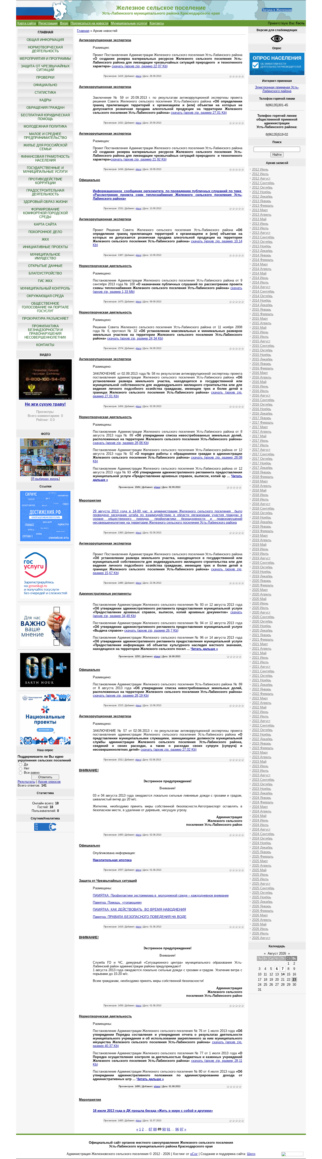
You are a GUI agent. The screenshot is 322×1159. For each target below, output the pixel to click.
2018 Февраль (262, 477)
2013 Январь (261, 201)
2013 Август (261, 233)
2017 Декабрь (262, 468)
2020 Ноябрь (261, 626)
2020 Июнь (260, 603)
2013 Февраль (262, 205)
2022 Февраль (262, 694)
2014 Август (261, 287)
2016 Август (261, 395)
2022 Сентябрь (263, 725)
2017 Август (261, 450)
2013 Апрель (261, 214)
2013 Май (259, 219)
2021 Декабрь (262, 685)
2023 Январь (261, 743)
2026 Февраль (262, 911)
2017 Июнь (260, 441)
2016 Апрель (261, 377)
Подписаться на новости (89, 23)
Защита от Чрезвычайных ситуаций (108, 880)
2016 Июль (260, 391)
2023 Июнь (260, 766)
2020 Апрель (261, 594)
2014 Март (260, 264)
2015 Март (260, 318)
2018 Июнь (260, 495)
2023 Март (260, 752)
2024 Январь (261, 798)
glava (138, 76)
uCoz (194, 1154)
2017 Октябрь (262, 459)
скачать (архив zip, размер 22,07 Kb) (140, 66)
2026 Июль (260, 933)
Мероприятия (90, 500)
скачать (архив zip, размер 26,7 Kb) (151, 630)
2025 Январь (261, 852)
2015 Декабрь (262, 359)
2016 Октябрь (262, 404)
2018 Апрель (261, 486)
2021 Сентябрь (263, 671)
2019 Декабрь (262, 576)
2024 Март (260, 807)
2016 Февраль (262, 368)
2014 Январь (261, 255)
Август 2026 (277, 953)
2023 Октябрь (262, 784)
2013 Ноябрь (261, 246)
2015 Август (261, 341)
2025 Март (260, 861)
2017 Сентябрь (263, 454)
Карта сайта (26, 23)
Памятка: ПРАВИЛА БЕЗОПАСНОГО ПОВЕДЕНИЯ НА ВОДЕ (139, 917)
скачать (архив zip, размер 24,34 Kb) (135, 338)
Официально (89, 180)
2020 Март (260, 590)
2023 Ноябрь (261, 789)
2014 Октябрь (262, 296)
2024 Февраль (262, 802)
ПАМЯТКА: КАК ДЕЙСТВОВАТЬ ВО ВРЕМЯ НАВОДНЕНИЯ (139, 909)
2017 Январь (261, 418)
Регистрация (47, 23)
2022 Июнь (260, 712)
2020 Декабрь (262, 630)
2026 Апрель (261, 920)
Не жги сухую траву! (45, 404)
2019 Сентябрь (263, 563)
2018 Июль (260, 499)
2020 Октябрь (262, 621)
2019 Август (261, 558)
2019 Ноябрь (261, 572)
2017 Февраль (262, 422)
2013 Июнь (260, 224)
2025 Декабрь (262, 902)
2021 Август (261, 667)
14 (283, 974)
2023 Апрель (261, 757)
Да (26, 764)
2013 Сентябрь (263, 237)
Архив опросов (49, 782)
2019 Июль (260, 554)
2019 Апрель (261, 540)
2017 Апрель (261, 431)
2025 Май (259, 870)
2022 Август (261, 721)
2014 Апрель (261, 269)
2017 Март (260, 427)
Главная (83, 31)
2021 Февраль (262, 639)
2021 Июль (260, 662)
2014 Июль (260, 282)
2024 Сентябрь (263, 834)
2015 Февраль (262, 314)
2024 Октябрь (262, 838)
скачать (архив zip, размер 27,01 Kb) (199, 113)
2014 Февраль (262, 260)
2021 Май (259, 653)
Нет (26, 768)
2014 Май (259, 273)
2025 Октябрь (262, 893)
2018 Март (260, 481)
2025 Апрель (261, 865)
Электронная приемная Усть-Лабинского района (277, 89)
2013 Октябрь (262, 242)
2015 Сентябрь (263, 346)
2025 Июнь (260, 874)
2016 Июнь (260, 386)
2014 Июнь (260, 278)
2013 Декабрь (262, 251)
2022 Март (260, 698)
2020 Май (259, 599)
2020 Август (261, 612)
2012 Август (261, 178)
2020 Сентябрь (263, 617)
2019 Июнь (260, 549)
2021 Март (260, 644)
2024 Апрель (261, 811)
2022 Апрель (261, 703)
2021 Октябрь (262, 676)
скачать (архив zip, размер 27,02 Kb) (168, 749)
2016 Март (260, 373)
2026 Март (260, 915)
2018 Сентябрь (263, 508)
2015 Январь (261, 309)
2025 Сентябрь (263, 888)
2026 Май (259, 924)
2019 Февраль (262, 531)
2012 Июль (260, 174)
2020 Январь (261, 581)
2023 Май (259, 761)
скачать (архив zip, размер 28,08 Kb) (121, 443)
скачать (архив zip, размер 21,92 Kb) (139, 159)
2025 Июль (260, 879)
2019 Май (259, 544)
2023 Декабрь (262, 793)
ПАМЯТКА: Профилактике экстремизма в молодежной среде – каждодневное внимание (161, 895)
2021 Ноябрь (261, 680)
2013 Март (260, 210)
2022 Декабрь (262, 739)
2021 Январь (261, 635)
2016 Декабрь (262, 413)
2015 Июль (260, 337)
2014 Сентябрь (263, 291)
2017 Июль (260, 445)
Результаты (26, 782)
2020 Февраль (262, 585)
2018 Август (261, 504)
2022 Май (259, 707)
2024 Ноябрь (261, 843)
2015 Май (259, 327)
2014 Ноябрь (261, 300)
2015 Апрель (261, 323)
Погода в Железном (277, 10)
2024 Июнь (260, 820)
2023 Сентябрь (263, 780)
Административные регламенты (105, 593)
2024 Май (259, 816)
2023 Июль (260, 770)
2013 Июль (260, 228)
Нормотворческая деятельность (105, 266)
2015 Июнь (260, 332)
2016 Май (259, 382)
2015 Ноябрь (261, 355)
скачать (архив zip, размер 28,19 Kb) (121, 695)
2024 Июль (260, 825)
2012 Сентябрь (263, 183)
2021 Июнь (260, 657)
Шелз (251, 1154)
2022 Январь (261, 689)
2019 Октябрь (262, 567)
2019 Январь (261, 526)
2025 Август (261, 884)
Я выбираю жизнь (45, 479)
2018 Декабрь (262, 522)
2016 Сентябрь (263, 400)
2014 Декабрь (262, 305)
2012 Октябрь (262, 187)
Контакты (157, 23)
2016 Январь (261, 364)
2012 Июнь (260, 169)
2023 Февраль (262, 748)
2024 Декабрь (262, 847)
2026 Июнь (260, 929)
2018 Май (259, 490)
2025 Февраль (262, 856)
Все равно (31, 773)
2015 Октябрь (262, 350)
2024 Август (261, 829)
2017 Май (259, 436)
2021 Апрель (261, 648)
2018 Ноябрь (261, 517)
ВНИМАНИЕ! (89, 770)
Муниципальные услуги (129, 23)
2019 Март (260, 535)
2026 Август (261, 938)
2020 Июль (260, 608)
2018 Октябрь (262, 513)
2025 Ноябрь (261, 897)
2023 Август (261, 775)
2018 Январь (261, 472)
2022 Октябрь (262, 730)
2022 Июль (260, 716)
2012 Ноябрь (261, 192)
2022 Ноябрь (261, 734)
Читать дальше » (204, 649)
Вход (64, 23)
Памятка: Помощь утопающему (117, 902)
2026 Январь (261, 906)
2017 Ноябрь (261, 463)
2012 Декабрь (262, 196)
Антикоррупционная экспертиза (105, 40)
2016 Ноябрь (261, 409)
